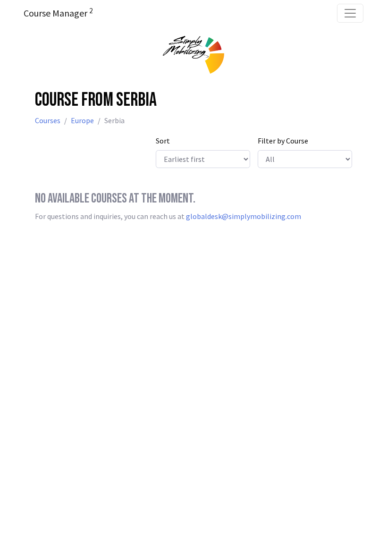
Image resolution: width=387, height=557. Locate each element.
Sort (163, 140)
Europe (82, 120)
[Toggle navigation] (350, 13)
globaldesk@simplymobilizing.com (243, 216)
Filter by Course (283, 140)
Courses (47, 120)
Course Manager (58, 12)
